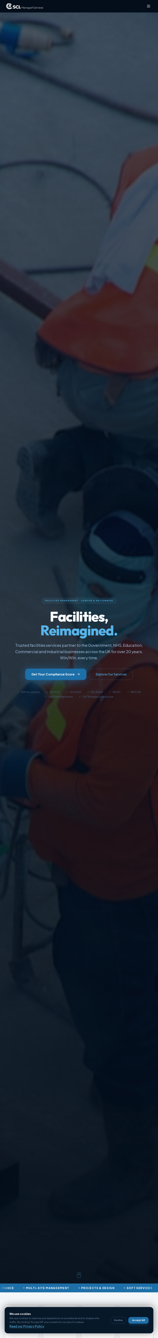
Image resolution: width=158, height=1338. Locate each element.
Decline (118, 1320)
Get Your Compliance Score (53, 674)
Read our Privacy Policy (26, 1326)
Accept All (138, 1320)
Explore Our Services (111, 674)
